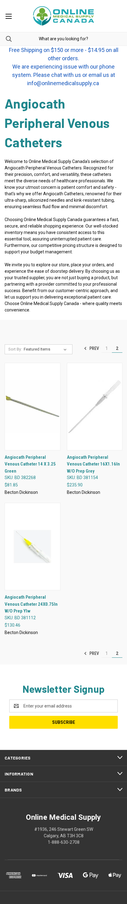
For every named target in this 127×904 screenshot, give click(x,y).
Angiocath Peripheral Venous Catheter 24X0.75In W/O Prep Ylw (31, 604)
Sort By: (15, 349)
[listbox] (46, 349)
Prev (93, 348)
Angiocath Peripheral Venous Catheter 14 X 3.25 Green (30, 464)
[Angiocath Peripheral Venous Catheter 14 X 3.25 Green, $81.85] (32, 406)
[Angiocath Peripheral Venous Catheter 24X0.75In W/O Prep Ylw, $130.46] (32, 546)
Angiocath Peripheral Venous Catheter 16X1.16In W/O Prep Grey (93, 464)
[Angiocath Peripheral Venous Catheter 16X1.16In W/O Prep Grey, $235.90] (94, 406)
